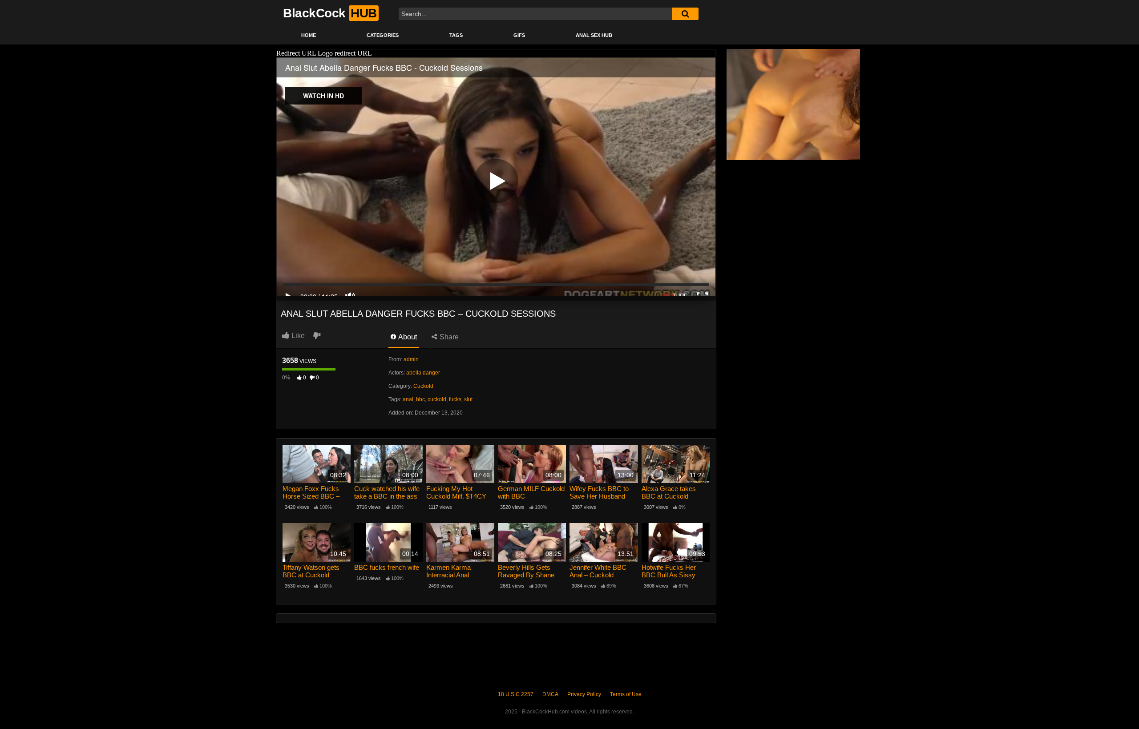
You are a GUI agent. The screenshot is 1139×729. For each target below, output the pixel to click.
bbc (420, 399)
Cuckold (423, 386)
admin (411, 359)
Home (308, 35)
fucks (455, 399)
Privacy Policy (584, 694)
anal (408, 399)
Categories (383, 35)
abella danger (423, 373)
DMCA (550, 694)
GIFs (519, 35)
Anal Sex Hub (594, 35)
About (407, 337)
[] (685, 14)
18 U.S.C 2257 (515, 694)
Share (448, 337)
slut (468, 399)
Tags (456, 35)
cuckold (437, 399)
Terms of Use (626, 694)
